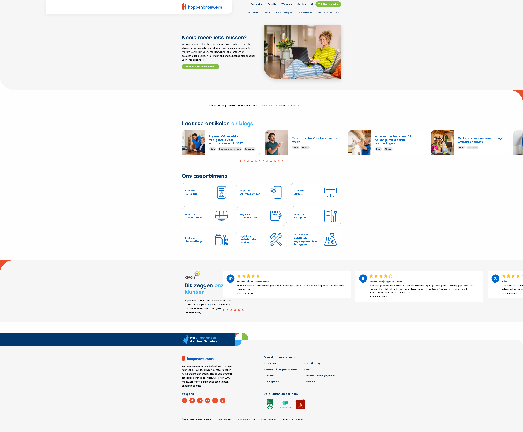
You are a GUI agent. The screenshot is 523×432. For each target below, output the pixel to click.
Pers (308, 369)
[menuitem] (272, 4)
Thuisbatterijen (304, 12)
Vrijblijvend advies (328, 4)
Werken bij (287, 4)
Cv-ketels (253, 12)
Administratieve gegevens (320, 375)
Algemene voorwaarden (292, 419)
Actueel (270, 375)
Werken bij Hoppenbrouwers (281, 369)
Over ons (271, 363)
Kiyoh (206, 304)
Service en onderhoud (329, 12)
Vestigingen (272, 381)
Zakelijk (272, 4)
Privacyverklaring (224, 419)
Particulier (256, 4)
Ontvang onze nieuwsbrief (199, 66)
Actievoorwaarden (268, 419)
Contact (302, 4)
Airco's (266, 12)
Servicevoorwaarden (245, 419)
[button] (240, 161)
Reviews (310, 381)
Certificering (313, 363)
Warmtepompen (284, 12)
